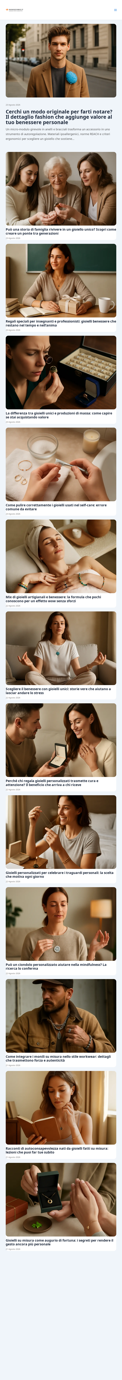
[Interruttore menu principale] (115, 10)
